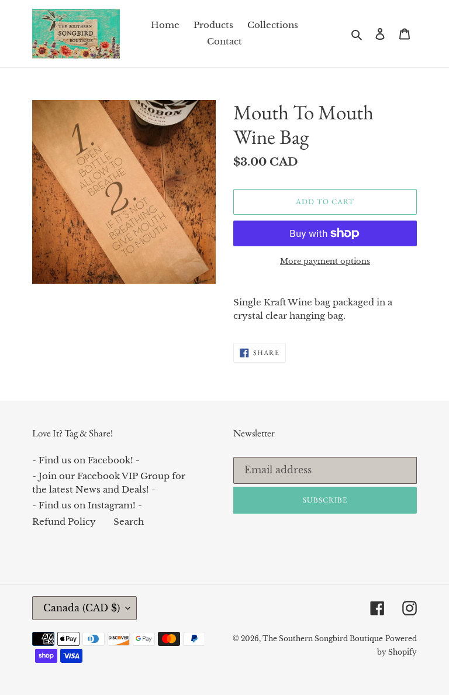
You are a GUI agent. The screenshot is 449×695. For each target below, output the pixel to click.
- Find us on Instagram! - (87, 505)
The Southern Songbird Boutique (323, 638)
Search (128, 521)
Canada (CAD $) (81, 608)
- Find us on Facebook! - (86, 460)
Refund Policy (64, 521)
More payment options (325, 261)
